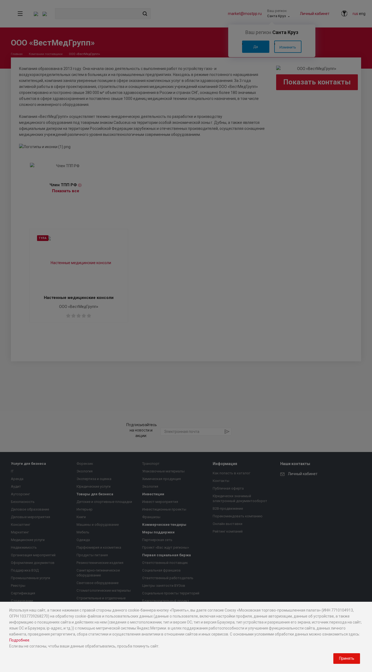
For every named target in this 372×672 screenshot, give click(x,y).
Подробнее (19, 640)
